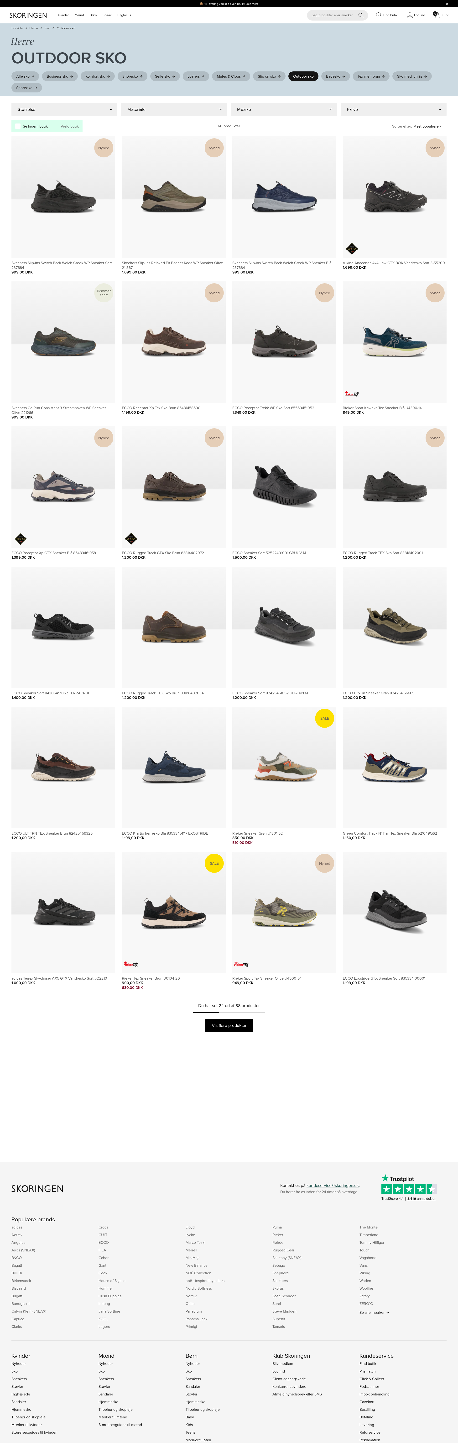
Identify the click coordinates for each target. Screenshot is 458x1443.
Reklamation (369, 1440)
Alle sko (23, 76)
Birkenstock (21, 1280)
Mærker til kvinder (26, 1424)
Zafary (364, 1295)
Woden (365, 1280)
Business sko (57, 76)
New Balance (197, 1265)
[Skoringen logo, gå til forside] (28, 15)
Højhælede (20, 1394)
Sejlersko (162, 76)
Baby (190, 1417)
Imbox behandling (374, 1394)
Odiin (190, 1303)
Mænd (79, 15)
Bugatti (17, 1295)
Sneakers (19, 1378)
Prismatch (367, 1371)
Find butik (367, 1363)
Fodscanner (369, 1386)
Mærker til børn (198, 1440)
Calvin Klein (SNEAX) (28, 1311)
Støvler (17, 1386)
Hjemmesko (21, 1409)
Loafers (193, 76)
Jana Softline (109, 1311)
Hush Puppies (110, 1295)
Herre (33, 28)
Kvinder (63, 15)
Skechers (280, 1280)
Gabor (104, 1257)
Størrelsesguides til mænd (120, 1424)
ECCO (104, 1242)
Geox (103, 1273)
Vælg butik (70, 126)
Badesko (333, 76)
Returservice (369, 1432)
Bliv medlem (282, 1363)
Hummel (106, 1288)
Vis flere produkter (229, 1025)
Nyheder (18, 1363)
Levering (366, 1424)
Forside (17, 28)
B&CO (16, 1257)
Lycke (190, 1234)
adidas (16, 1227)
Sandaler (18, 1401)
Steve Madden (284, 1311)
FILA (102, 1250)
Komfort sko (95, 76)
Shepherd (280, 1273)
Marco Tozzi (195, 1242)
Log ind (278, 1371)
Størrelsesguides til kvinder (34, 1432)
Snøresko (130, 76)
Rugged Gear (283, 1250)
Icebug (104, 1303)
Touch (364, 1250)
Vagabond (367, 1257)
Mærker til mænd (113, 1417)
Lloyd (190, 1227)
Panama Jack (196, 1318)
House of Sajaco (112, 1280)
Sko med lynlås (409, 76)
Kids (189, 1424)
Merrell (191, 1250)
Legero (104, 1326)
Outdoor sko (66, 28)
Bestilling (367, 1409)
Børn (93, 15)
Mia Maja (193, 1257)
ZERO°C (366, 1303)
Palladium (194, 1311)
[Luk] (447, 3)
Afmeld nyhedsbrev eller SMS (297, 1394)
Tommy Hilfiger (371, 1242)
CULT (103, 1234)
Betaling (366, 1417)
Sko (47, 28)
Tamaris (278, 1326)
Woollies (366, 1288)
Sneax (107, 15)
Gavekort (367, 1401)
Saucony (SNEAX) (287, 1257)
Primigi (191, 1326)
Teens (190, 1432)
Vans (363, 1265)
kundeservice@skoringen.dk (333, 1185)
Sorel (276, 1303)
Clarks (16, 1326)
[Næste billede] (105, 197)
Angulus (18, 1242)
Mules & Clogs (229, 76)
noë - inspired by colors (205, 1280)
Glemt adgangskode (289, 1378)
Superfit (278, 1318)
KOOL (103, 1318)
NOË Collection (198, 1273)
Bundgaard (20, 1303)
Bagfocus (124, 15)
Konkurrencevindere (289, 1386)
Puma (277, 1227)
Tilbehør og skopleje (28, 1417)
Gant (102, 1265)
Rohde (277, 1242)
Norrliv (191, 1295)
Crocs (103, 1227)
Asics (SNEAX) (23, 1250)
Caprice (17, 1318)
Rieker (277, 1234)
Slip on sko (267, 76)
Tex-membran (369, 76)
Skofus (278, 1288)
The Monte (368, 1227)
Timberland (368, 1234)
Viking (364, 1273)
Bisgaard (18, 1288)
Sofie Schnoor (284, 1295)
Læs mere (252, 4)
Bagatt (16, 1265)
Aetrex (16, 1234)
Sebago (278, 1265)
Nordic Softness (199, 1288)
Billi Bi (16, 1273)
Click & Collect (371, 1378)
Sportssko (24, 87)
